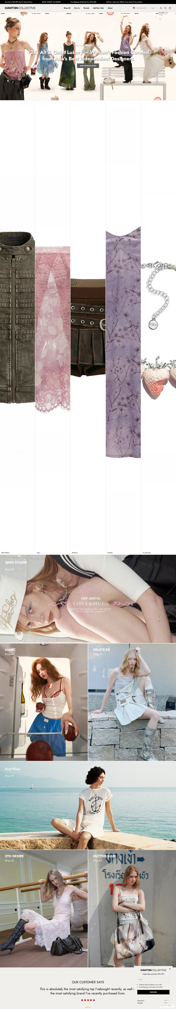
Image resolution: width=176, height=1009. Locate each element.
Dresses (110, 552)
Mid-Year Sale (98, 8)
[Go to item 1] (88, 599)
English (153, 8)
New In (77, 8)
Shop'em (88, 1007)
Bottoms (75, 552)
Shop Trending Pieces (88, 66)
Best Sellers (5, 552)
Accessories (147, 552)
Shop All (67, 8)
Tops (38, 552)
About (110, 8)
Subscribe (153, 992)
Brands (86, 8)
